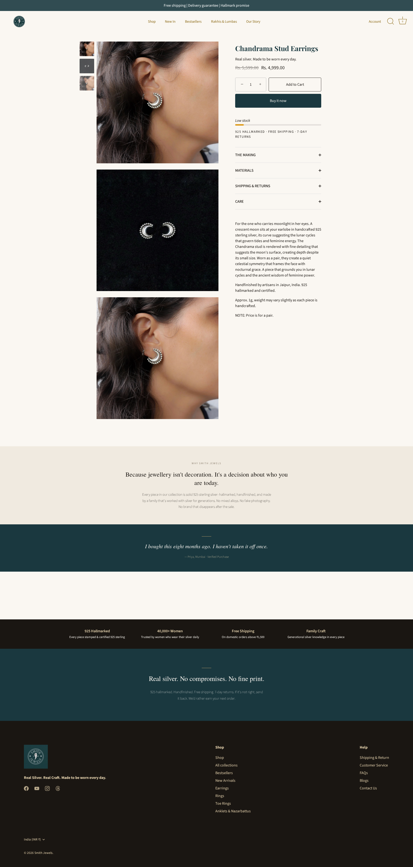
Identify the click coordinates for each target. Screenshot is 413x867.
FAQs (364, 773)
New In (170, 21)
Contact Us (368, 788)
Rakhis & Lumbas (224, 21)
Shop (152, 21)
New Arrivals (225, 780)
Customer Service (374, 765)
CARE (239, 201)
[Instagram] (47, 788)
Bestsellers (193, 21)
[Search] (390, 21)
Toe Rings (223, 803)
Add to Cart (295, 84)
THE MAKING (245, 155)
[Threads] (57, 788)
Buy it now (278, 100)
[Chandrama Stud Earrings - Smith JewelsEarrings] (86, 48)
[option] (87, 49)
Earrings (222, 788)
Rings (219, 795)
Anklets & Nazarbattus (233, 811)
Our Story (253, 21)
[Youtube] (36, 788)
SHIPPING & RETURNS (252, 186)
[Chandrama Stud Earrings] (86, 66)
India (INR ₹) (32, 839)
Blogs (364, 780)
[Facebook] (26, 788)
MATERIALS (244, 170)
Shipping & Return (374, 757)
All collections (226, 765)
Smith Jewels (43, 853)
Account (375, 21)
